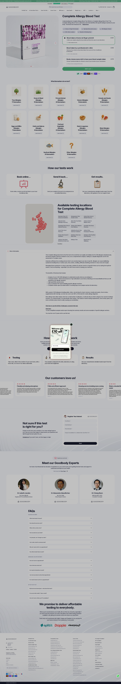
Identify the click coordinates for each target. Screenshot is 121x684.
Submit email (60, 349)
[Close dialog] (71, 324)
